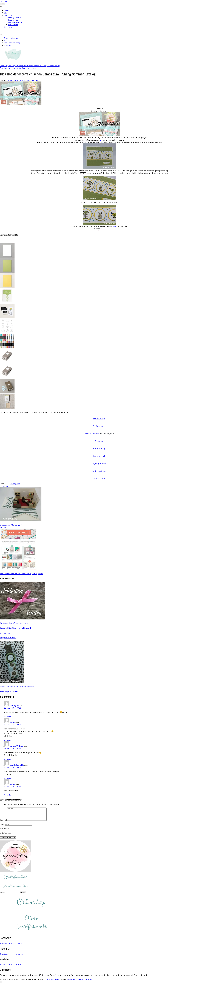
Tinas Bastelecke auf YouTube (10, 964)
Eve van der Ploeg (100, 478)
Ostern (24, 68)
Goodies (2, 686)
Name (2, 824)
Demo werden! (13, 24)
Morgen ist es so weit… (8, 637)
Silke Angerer (99, 441)
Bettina (12, 722)
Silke (114, 226)
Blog (5, 13)
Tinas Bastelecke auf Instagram (11, 954)
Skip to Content (5, 1)
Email (2, 828)
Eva (101, 140)
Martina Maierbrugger (99, 471)
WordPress (72, 979)
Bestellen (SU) (13, 20)
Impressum (8, 45)
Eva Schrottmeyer (99, 426)
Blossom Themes (53, 979)
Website (3, 833)
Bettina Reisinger (99, 418)
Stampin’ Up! (8, 15)
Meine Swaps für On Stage (9, 691)
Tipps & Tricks (13, 623)
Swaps (21, 686)
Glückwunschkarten (14, 68)
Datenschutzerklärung (12, 43)
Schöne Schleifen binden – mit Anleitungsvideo (16, 628)
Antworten (8, 716)
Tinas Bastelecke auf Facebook (11, 943)
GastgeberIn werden (15, 22)
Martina (12, 784)
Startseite (7, 10)
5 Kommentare (33, 80)
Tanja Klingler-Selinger (99, 463)
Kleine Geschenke (12, 686)
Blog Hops (3, 68)
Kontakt (7, 40)
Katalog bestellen (14, 17)
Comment (3, 820)
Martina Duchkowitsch (92, 433)
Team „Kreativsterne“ (11, 38)
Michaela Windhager (99, 448)
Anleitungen (8, 27)
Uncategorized (32, 68)
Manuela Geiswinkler (99, 456)
